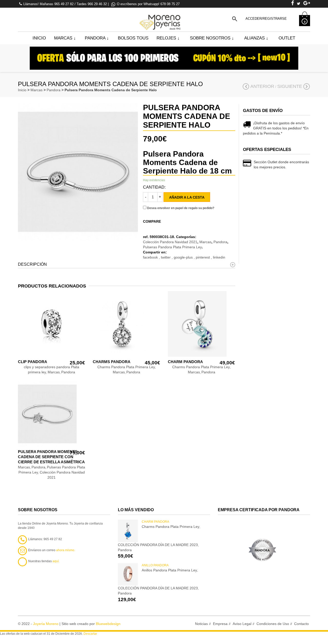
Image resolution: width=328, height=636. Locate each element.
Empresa (220, 624)
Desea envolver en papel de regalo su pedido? (180, 208)
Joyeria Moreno (45, 624)
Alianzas (256, 38)
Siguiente (289, 86)
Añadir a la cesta (186, 197)
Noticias (201, 624)
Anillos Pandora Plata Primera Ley (169, 570)
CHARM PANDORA (185, 362)
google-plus (184, 257)
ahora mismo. (65, 550)
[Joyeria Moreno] (161, 19)
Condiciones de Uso (273, 624)
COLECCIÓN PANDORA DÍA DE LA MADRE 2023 (158, 545)
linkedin (219, 257)
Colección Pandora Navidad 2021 (170, 242)
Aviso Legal (242, 624)
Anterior (262, 86)
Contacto (301, 624)
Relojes (168, 38)
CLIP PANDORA (32, 362)
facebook (151, 257)
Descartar (90, 633)
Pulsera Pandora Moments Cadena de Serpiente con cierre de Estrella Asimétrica (51, 456)
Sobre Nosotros (212, 38)
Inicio (39, 38)
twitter (166, 257)
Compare (152, 221)
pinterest (203, 257)
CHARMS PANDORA (111, 362)
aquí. (56, 561)
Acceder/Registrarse (266, 18)
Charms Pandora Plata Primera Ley (126, 367)
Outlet (287, 38)
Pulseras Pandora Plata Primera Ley (172, 247)
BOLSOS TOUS (133, 38)
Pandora (97, 38)
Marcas (65, 38)
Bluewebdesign (108, 624)
